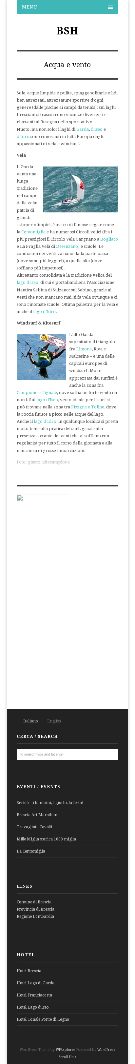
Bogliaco (109, 239)
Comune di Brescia (34, 902)
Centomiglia (33, 231)
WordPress (106, 1050)
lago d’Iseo (27, 282)
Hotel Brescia (29, 971)
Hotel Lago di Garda (35, 983)
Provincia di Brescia (35, 909)
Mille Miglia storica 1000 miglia (46, 839)
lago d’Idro (44, 311)
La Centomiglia (31, 851)
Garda (82, 129)
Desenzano (67, 246)
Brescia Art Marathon (37, 815)
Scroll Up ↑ (67, 1057)
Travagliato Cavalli (34, 827)
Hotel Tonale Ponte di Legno (43, 1019)
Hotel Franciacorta (34, 995)
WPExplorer (65, 1050)
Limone (84, 348)
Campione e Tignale (37, 392)
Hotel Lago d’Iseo (33, 1007)
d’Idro (23, 136)
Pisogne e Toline (87, 406)
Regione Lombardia (35, 916)
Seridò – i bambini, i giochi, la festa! (50, 802)
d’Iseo (97, 129)
